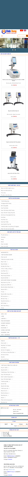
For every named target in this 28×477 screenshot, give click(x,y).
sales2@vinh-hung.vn (12, 457)
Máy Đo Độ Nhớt (4, 278)
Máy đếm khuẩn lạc (5, 301)
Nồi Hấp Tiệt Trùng (5, 266)
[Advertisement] (14, 15)
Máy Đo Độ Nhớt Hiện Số (13, 110)
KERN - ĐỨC (4, 314)
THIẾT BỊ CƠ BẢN (14, 249)
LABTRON (3, 318)
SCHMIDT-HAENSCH (5, 323)
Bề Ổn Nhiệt (4, 303)
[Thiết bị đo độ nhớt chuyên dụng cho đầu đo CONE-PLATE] (13, 67)
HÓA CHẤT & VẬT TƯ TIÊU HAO (14, 232)
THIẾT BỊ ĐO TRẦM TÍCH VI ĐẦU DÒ (9, 365)
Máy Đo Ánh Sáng (5, 386)
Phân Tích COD (4, 246)
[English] (25, 30)
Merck (2, 241)
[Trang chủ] (8, 31)
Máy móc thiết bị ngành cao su (7, 188)
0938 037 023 (12, 469)
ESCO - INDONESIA (5, 334)
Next (26, 43)
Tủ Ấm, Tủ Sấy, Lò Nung (6, 268)
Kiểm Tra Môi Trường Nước (7, 376)
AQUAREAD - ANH (5, 332)
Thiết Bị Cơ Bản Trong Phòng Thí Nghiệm (10, 226)
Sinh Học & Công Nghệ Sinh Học (8, 215)
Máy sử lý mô (4, 390)
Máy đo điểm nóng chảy (6, 294)
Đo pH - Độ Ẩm (4, 367)
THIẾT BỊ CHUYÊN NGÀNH (14, 198)
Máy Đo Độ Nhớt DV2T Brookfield (13, 142)
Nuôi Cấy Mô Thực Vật (6, 224)
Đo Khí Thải (3, 383)
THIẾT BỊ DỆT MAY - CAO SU (14, 185)
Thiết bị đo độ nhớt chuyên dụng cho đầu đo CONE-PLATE (13, 80)
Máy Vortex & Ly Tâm (5, 282)
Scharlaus (3, 237)
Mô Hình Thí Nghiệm (5, 350)
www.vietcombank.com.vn (22, 425)
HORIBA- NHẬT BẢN (5, 330)
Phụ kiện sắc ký (4, 235)
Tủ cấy (2, 291)
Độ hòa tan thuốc (4, 354)
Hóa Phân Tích (4, 219)
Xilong (2, 239)
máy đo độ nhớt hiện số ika (13, 173)
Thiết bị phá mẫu (5, 388)
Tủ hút (2, 308)
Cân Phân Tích (4, 271)
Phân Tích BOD (4, 244)
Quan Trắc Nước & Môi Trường (7, 210)
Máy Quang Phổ (4, 273)
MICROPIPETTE (4, 252)
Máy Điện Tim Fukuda (6, 345)
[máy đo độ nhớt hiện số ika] (13, 161)
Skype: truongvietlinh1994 (18, 413)
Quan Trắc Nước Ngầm (6, 379)
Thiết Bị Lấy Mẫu (5, 381)
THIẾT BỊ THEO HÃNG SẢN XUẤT (14, 311)
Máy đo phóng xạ (5, 393)
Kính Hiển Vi (3, 347)
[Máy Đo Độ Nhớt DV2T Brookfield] (13, 129)
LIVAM (2, 316)
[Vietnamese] (21, 30)
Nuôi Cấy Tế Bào (4, 222)
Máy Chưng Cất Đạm (5, 275)
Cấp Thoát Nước (4, 208)
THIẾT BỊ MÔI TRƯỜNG (14, 362)
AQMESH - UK (4, 325)
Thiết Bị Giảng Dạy (5, 201)
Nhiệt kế (3, 340)
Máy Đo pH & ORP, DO (6, 284)
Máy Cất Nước (4, 264)
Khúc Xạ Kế (3, 343)
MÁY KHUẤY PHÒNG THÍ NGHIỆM (8, 280)
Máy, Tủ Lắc (4, 261)
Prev (2, 43)
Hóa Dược (3, 217)
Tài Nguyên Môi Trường (6, 203)
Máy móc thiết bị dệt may (6, 190)
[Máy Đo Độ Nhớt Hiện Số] (13, 98)
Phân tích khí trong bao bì (6, 400)
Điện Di (2, 397)
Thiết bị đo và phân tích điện (7, 259)
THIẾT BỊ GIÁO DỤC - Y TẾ (14, 338)
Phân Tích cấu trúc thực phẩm (7, 228)
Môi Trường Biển (4, 205)
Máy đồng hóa (4, 395)
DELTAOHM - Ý (4, 327)
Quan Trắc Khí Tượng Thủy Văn (8, 212)
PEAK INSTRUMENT (5, 321)
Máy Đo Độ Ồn (4, 370)
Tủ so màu (3, 192)
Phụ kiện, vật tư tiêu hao (6, 195)
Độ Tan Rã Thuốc (5, 359)
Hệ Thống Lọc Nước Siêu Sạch (8, 352)
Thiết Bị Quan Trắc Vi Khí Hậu (7, 372)
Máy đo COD (4, 289)
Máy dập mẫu (4, 402)
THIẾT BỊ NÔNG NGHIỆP (6, 254)
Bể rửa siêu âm (4, 296)
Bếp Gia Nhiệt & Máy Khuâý (7, 287)
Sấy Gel (2, 357)
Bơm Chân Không (5, 305)
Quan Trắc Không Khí (6, 374)
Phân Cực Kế (4, 257)
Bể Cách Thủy (4, 298)
